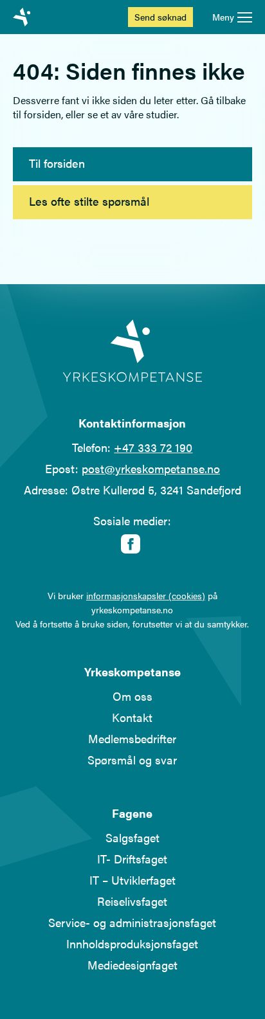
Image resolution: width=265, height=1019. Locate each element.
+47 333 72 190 (153, 447)
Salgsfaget (132, 837)
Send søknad (160, 16)
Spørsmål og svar (132, 760)
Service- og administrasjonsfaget (132, 922)
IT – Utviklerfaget (132, 880)
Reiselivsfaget (132, 901)
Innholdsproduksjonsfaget (132, 943)
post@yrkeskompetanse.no (151, 468)
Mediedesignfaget (132, 965)
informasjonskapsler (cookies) (145, 595)
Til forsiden (57, 163)
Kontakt (132, 717)
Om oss (132, 696)
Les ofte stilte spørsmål (89, 201)
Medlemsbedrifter (132, 738)
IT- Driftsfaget (132, 859)
